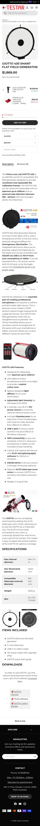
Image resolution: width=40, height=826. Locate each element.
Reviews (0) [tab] (22, 164)
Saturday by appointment (20, 782)
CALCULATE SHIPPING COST (13, 155)
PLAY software (21, 699)
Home (4, 20)
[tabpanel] (20, 438)
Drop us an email (20, 797)
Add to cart (20, 123)
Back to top (20, 721)
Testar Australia (22, 821)
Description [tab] (8, 164)
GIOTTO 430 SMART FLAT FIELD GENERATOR (19, 21)
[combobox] (20, 13)
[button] (32, 7)
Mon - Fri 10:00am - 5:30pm (20, 777)
